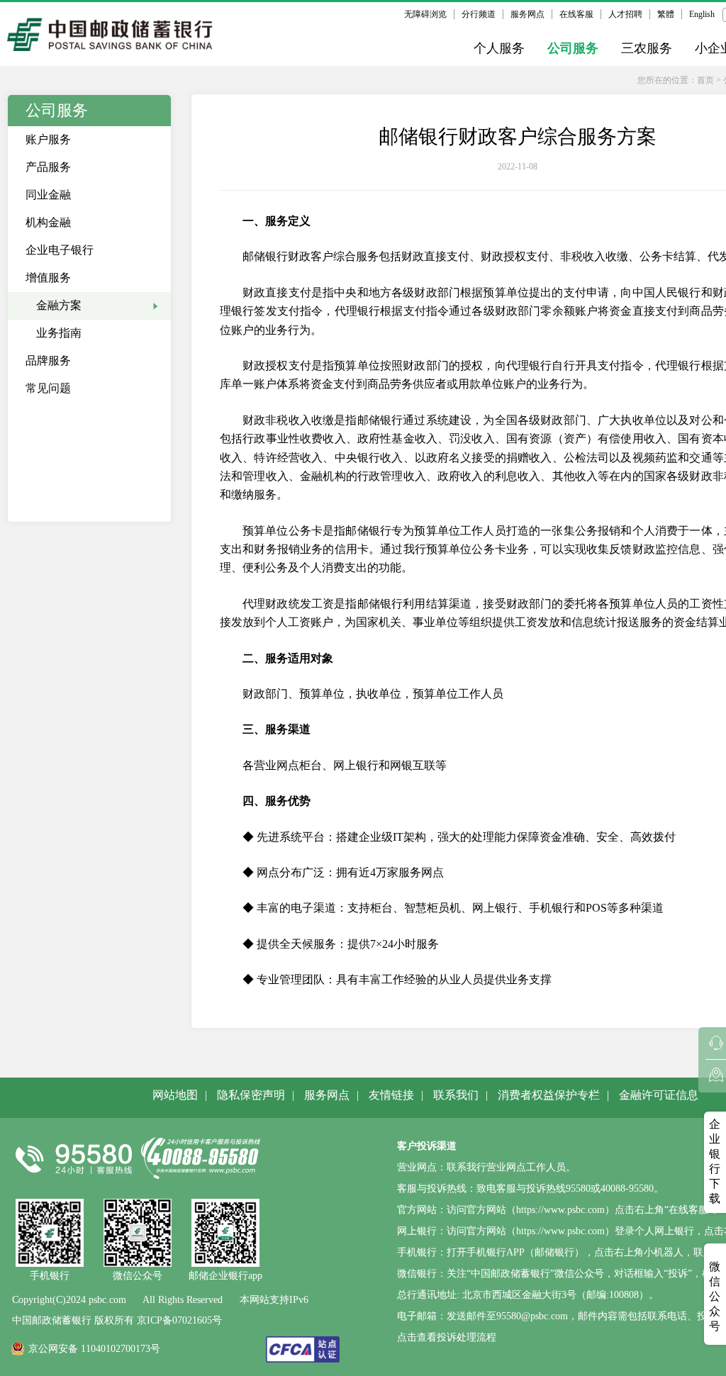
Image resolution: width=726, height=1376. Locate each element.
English (702, 14)
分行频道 (479, 14)
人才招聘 (625, 14)
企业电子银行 (60, 250)
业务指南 (59, 333)
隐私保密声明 (251, 1095)
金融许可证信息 (658, 1095)
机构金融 (48, 222)
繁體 (665, 14)
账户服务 (48, 139)
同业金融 (48, 195)
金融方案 (59, 305)
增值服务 (48, 278)
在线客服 (576, 14)
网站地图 (175, 1095)
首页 (705, 80)
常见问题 (48, 388)
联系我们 (456, 1095)
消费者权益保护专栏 (549, 1095)
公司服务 (572, 48)
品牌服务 (48, 360)
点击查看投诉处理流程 (446, 1337)
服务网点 (527, 14)
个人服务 (499, 48)
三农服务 (646, 48)
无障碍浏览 (425, 14)
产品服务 (48, 167)
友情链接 (391, 1095)
